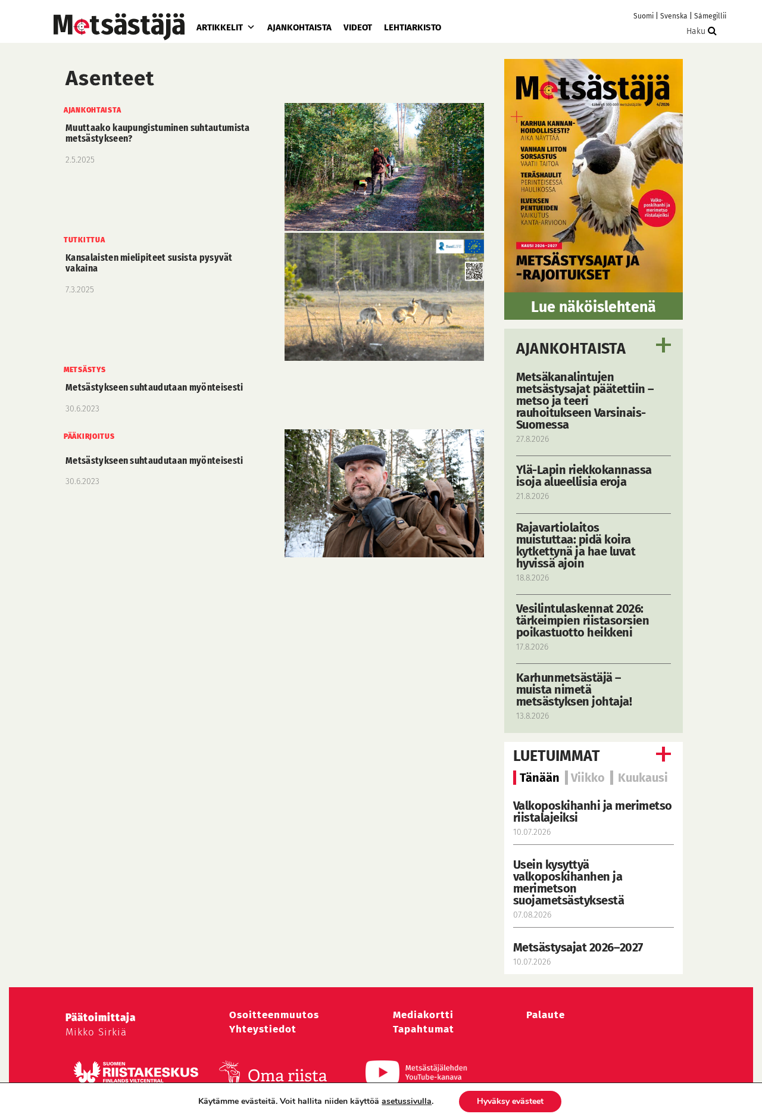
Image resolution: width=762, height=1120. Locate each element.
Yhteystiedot (262, 1029)
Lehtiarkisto (412, 27)
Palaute (545, 1015)
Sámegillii (710, 16)
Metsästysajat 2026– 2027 (578, 947)
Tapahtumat (423, 1029)
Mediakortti (423, 1015)
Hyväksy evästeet (510, 1101)
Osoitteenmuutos (274, 1015)
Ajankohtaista (299, 27)
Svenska (674, 16)
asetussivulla (407, 1101)
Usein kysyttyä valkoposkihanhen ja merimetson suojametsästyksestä (570, 882)
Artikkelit (219, 27)
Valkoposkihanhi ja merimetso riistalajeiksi (592, 811)
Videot (357, 27)
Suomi (643, 16)
